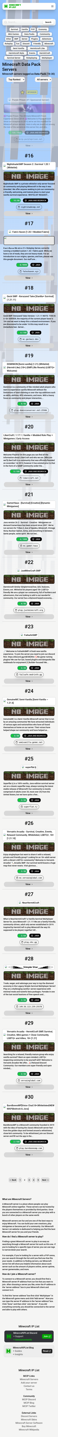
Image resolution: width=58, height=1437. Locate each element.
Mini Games (13, 34)
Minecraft (48, 43)
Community (45, 34)
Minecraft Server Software (29, 1423)
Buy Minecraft (29, 1426)
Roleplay (9, 43)
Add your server (29, 1382)
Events (32, 53)
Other (8, 39)
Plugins (34, 39)
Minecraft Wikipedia (29, 1429)
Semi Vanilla (18, 48)
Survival (14, 29)
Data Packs (29, 34)
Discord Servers (29, 1416)
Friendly (37, 43)
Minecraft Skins (29, 1419)
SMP (16, 39)
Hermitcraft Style (16, 53)
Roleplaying (31, 58)
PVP (33, 29)
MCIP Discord (29, 1399)
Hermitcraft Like (37, 48)
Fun (17, 43)
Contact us (29, 1386)
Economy (43, 29)
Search (48, 22)
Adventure (46, 39)
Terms (29, 1389)
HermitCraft (44, 53)
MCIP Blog (29, 1403)
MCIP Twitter (29, 1406)
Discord (26, 43)
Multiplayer (47, 58)
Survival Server (13, 58)
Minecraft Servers (29, 1379)
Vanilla (25, 29)
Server (24, 39)
